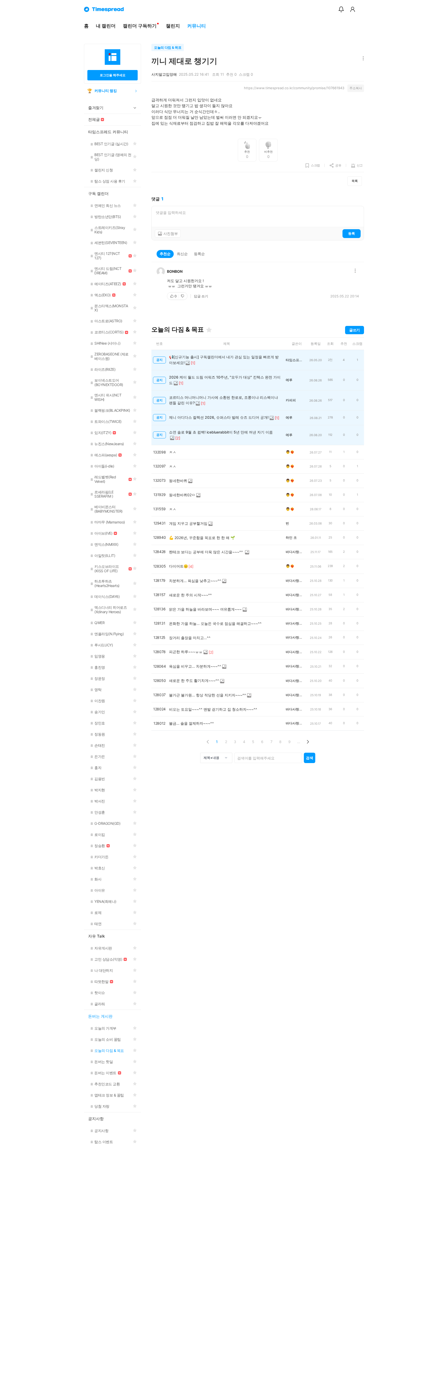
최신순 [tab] (182, 254)
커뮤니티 (196, 26)
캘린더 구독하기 (140, 26)
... (298, 741)
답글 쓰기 (201, 296)
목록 (355, 181)
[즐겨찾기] (209, 330)
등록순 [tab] (199, 254)
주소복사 (355, 88)
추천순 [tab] (165, 254)
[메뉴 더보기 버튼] (362, 58)
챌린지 (173, 26)
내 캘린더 (106, 26)
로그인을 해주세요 (112, 75)
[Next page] (307, 741)
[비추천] (183, 296)
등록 (351, 233)
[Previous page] (207, 741)
